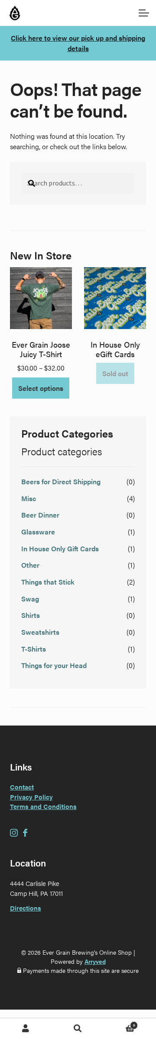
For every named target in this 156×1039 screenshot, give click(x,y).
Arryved (95, 961)
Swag (30, 599)
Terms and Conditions (43, 806)
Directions (25, 907)
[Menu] (143, 13)
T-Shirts (33, 649)
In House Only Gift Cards (60, 548)
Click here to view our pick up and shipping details (78, 43)
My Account (26, 1028)
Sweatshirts (40, 632)
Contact (22, 786)
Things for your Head (54, 665)
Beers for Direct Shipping (61, 481)
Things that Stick (48, 582)
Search (78, 1028)
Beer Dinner (40, 515)
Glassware (38, 532)
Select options (40, 388)
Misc (28, 498)
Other (30, 565)
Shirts (30, 615)
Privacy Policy (31, 796)
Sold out (115, 373)
